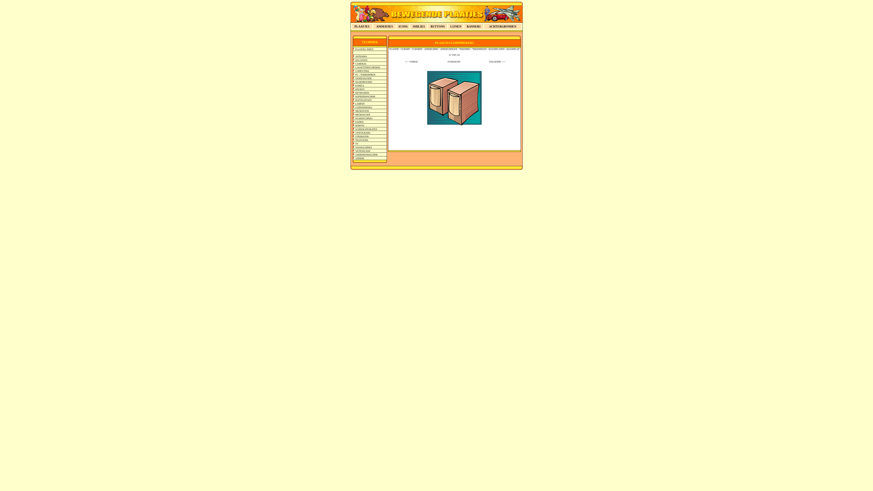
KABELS (359, 85)
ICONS (403, 26)
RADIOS (359, 122)
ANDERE (359, 158)
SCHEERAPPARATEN (366, 129)
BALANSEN (361, 60)
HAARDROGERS (363, 82)
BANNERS (474, 26)
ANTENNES (361, 56)
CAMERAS (360, 64)
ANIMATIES (384, 26)
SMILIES (419, 26)
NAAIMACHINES (364, 118)
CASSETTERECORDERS (367, 67)
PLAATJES (361, 26)
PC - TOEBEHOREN (365, 74)
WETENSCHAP (363, 151)
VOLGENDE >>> (497, 61)
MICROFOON (362, 111)
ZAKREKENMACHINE (366, 154)
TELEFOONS (361, 140)
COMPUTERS (362, 71)
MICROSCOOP (362, 114)
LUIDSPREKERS (363, 107)
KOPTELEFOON (363, 100)
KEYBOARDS (362, 93)
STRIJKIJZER (362, 136)
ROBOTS (359, 125)
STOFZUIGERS (363, 133)
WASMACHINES (363, 147)
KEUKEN (359, 89)
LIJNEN (455, 26)
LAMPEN (360, 104)
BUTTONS (438, 26)
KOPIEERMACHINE (365, 96)
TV (356, 144)
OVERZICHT (454, 61)
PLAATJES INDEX (364, 49)
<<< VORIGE (411, 61)
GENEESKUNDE (363, 78)
